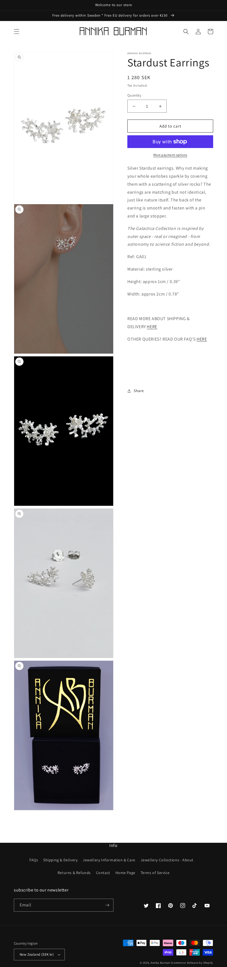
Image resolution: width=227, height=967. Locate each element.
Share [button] (139, 390)
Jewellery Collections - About (167, 859)
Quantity (134, 95)
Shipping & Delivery (60, 859)
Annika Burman (161, 963)
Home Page (125, 872)
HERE (152, 327)
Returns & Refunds (74, 872)
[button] (17, 31)
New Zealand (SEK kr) (37, 954)
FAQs (33, 859)
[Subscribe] (107, 905)
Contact (103, 872)
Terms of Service (155, 872)
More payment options (170, 155)
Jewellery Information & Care (109, 859)
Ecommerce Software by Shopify (192, 963)
